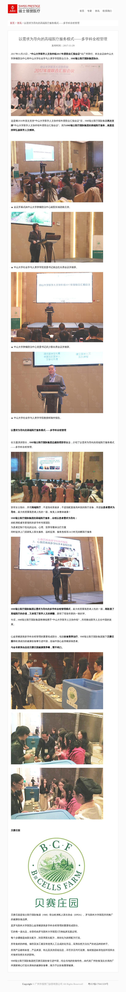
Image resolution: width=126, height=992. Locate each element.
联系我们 (107, 11)
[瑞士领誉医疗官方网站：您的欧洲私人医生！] (24, 6)
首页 (82, 11)
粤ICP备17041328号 (98, 984)
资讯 (97, 11)
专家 (89, 11)
